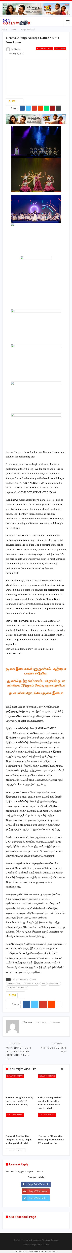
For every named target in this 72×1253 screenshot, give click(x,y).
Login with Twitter (38, 1198)
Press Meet (60, 48)
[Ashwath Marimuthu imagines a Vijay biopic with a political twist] (20, 1123)
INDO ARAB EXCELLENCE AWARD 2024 (23, 984)
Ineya (43, 984)
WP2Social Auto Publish (24, 1251)
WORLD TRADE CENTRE (17, 988)
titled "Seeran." (54, 984)
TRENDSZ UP (43, 1244)
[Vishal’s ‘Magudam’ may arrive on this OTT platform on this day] (20, 1084)
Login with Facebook (38, 1184)
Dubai (34, 979)
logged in (22, 1171)
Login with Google (38, 1191)
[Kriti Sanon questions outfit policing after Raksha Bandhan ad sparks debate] (52, 1084)
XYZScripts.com (51, 1251)
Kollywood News (44, 48)
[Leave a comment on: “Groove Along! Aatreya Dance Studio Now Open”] (20, 101)
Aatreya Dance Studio (20, 979)
